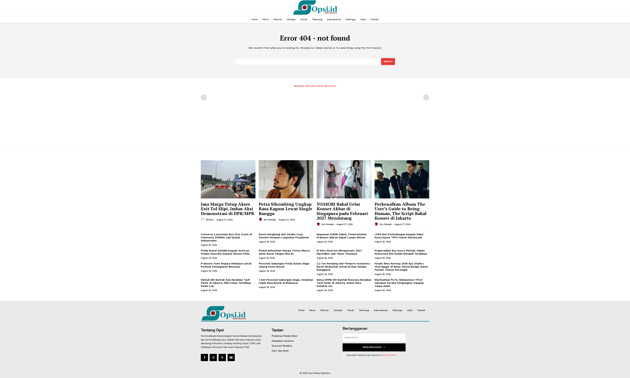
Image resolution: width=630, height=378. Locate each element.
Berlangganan (372, 347)
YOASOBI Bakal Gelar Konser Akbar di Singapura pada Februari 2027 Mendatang (342, 211)
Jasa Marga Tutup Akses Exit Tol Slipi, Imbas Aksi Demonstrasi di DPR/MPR (227, 208)
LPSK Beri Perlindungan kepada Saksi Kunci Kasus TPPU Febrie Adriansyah (399, 236)
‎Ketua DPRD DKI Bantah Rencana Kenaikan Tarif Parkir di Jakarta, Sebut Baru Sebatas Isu (344, 283)
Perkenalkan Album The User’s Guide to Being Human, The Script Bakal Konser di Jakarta (400, 211)
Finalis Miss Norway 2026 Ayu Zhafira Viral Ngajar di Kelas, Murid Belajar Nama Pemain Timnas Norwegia (401, 266)
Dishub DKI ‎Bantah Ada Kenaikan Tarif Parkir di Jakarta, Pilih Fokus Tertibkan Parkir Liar (226, 283)
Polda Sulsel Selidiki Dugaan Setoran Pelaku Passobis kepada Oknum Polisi (225, 252)
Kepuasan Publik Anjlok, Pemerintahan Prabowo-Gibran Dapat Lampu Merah (342, 236)
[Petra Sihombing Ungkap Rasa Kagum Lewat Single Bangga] (286, 179)
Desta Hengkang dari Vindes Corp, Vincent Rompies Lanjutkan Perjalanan (284, 236)
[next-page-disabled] (426, 97)
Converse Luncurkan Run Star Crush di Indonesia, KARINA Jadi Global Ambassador (226, 237)
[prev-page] (204, 97)
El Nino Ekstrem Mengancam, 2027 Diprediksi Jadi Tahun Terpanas (339, 252)
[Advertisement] (315, 117)
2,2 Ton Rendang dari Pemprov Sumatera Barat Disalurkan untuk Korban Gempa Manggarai (343, 266)
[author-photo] (203, 219)
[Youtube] (231, 357)
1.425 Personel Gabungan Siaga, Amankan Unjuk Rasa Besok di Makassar (286, 281)
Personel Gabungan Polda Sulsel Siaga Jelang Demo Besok (284, 265)
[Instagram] (213, 357)
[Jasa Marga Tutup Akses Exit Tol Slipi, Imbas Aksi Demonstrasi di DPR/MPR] (228, 179)
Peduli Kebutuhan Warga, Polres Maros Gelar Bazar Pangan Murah (284, 252)
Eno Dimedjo (270, 219)
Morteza (210, 219)
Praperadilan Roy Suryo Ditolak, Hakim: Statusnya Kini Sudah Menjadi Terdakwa (401, 252)
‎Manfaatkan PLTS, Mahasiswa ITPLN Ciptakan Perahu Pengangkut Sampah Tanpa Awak (399, 283)
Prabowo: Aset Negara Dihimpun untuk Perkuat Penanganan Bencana (226, 265)
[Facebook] (204, 357)
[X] (222, 357)
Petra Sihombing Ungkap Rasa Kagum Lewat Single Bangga (285, 208)
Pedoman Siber (388, 355)
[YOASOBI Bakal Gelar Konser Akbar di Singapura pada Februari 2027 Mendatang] (344, 179)
